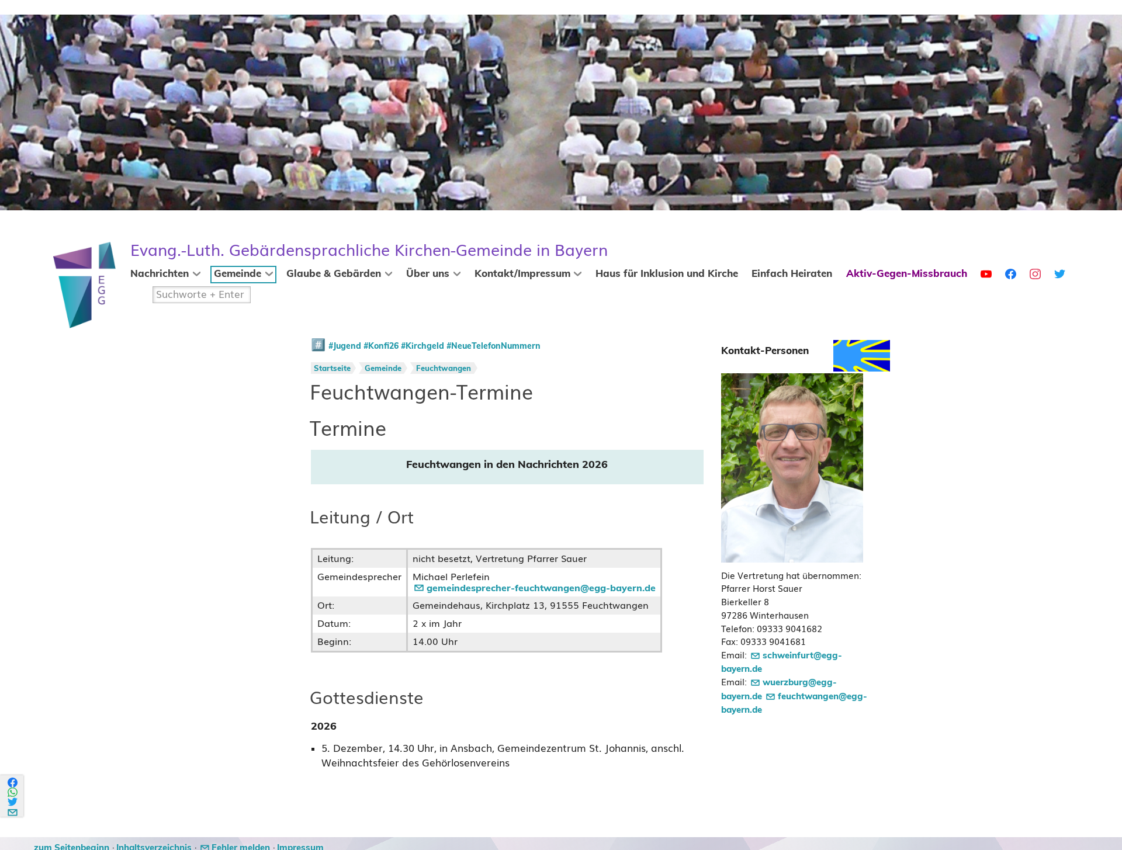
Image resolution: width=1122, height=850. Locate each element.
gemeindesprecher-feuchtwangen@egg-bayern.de (541, 588)
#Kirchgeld (422, 346)
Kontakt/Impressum (522, 274)
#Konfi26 (381, 346)
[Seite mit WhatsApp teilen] (13, 792)
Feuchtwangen (443, 369)
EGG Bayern (369, 250)
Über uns (427, 274)
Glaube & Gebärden (333, 274)
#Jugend (344, 346)
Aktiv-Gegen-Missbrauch (906, 274)
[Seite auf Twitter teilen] (13, 802)
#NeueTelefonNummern (493, 346)
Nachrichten (159, 274)
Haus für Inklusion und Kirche (666, 274)
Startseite (332, 369)
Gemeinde (237, 274)
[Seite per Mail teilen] (13, 810)
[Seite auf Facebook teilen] (13, 782)
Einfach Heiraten (792, 274)
